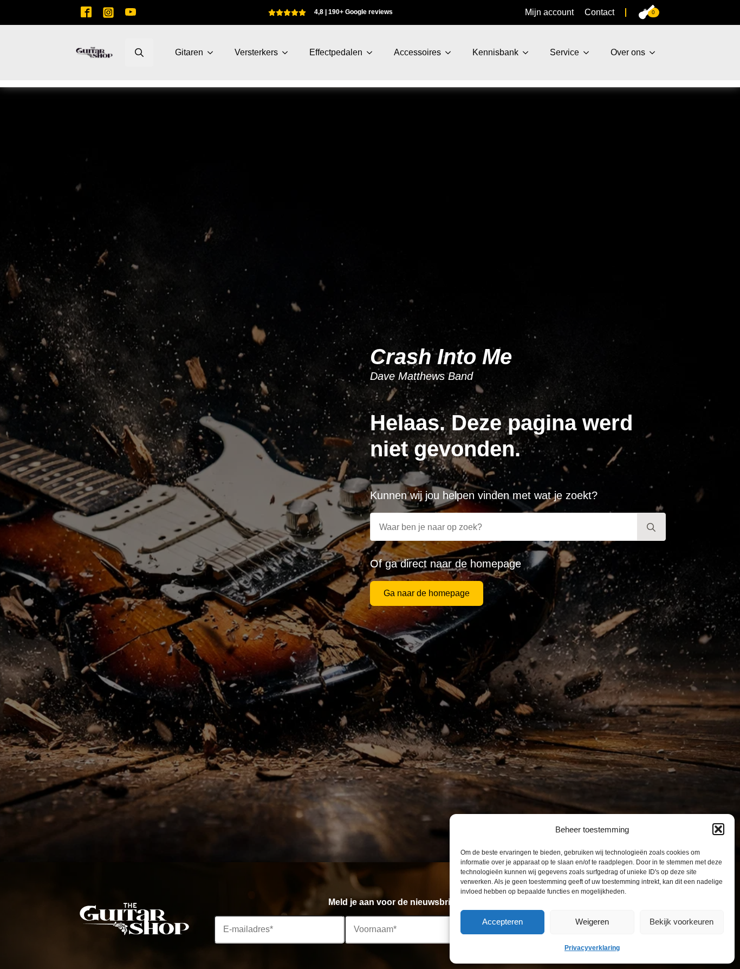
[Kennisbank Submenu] (528, 52)
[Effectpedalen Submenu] (372, 52)
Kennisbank (495, 52)
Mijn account (549, 12)
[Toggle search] (139, 52)
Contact (599, 12)
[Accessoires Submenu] (451, 52)
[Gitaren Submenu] (213, 52)
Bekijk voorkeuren (681, 921)
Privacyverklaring (592, 948)
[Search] (651, 527)
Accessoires (417, 52)
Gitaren (189, 52)
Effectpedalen (335, 52)
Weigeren (592, 921)
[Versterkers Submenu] (288, 52)
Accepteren (502, 921)
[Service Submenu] (589, 52)
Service (564, 52)
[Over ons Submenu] (655, 52)
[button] (718, 829)
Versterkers (256, 52)
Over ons (628, 52)
